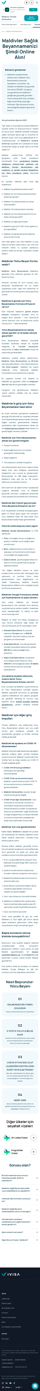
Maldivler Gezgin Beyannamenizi (16, 531)
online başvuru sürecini (15, 428)
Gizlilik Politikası (20, 1360)
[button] (36, 2)
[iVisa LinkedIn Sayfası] (7, 1383)
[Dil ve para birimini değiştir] (26, 2)
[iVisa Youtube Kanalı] (10, 1383)
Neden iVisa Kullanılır (9, 1317)
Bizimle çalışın (6, 1303)
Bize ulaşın (5, 1339)
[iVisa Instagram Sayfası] (3, 1383)
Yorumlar (5, 1313)
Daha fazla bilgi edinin (9, 24)
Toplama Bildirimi (7, 1363)
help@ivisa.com (7, 1367)
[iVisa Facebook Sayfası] (14, 1383)
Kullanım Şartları (7, 1360)
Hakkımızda (6, 1299)
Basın (3, 1322)
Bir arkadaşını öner (8, 1308)
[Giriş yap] (32, 2)
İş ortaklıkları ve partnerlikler (11, 1327)
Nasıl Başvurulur (25, 24)
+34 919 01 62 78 (21, 1367)
